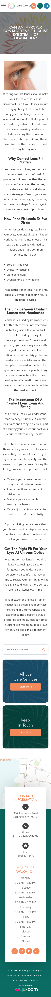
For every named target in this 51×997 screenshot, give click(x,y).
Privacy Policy (20, 980)
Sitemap (33, 980)
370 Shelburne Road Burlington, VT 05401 (25, 814)
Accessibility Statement (30, 975)
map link (5, 760)
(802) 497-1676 (25, 834)
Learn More (25, 686)
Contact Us (25, 732)
